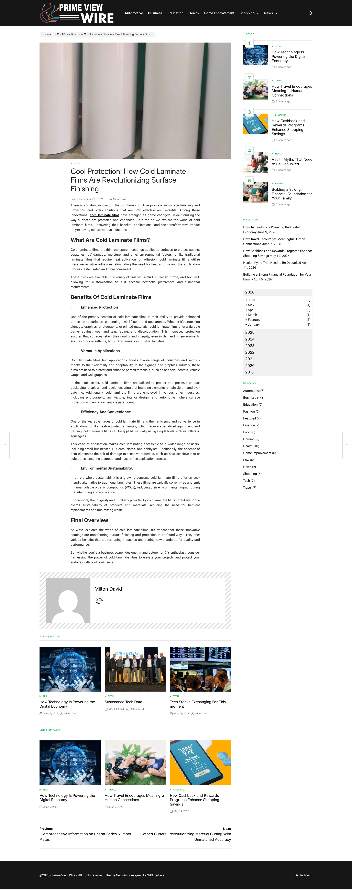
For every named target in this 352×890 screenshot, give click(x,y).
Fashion (249, 411)
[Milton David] (68, 600)
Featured (249, 418)
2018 (249, 372)
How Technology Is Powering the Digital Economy (289, 56)
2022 (249, 352)
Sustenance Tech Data (123, 702)
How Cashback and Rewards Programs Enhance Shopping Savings (194, 799)
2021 (249, 359)
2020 (250, 365)
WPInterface (155, 875)
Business (155, 13)
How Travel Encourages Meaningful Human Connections (135, 797)
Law (246, 460)
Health (194, 13)
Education (176, 13)
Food (247, 432)
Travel (112, 790)
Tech (77, 163)
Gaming (249, 439)
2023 (249, 345)
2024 (250, 339)
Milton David (120, 199)
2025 (249, 332)
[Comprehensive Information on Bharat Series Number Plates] (5, 445)
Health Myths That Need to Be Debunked (292, 161)
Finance (279, 184)
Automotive (134, 13)
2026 (249, 292)
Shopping (247, 13)
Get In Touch (303, 875)
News (268, 13)
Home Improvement (219, 13)
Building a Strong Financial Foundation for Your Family (292, 193)
